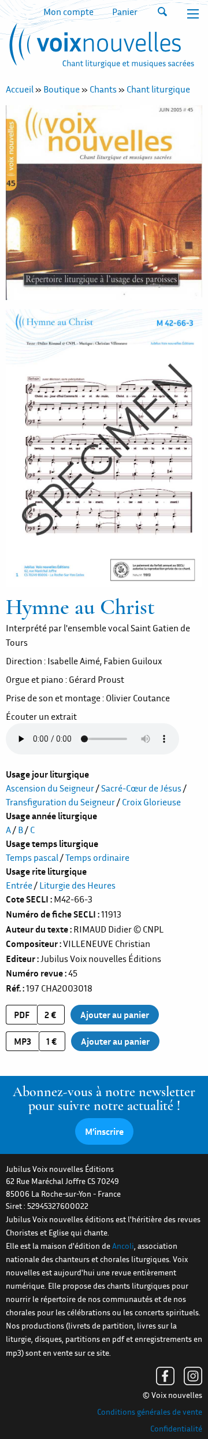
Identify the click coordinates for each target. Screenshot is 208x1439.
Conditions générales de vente (149, 1412)
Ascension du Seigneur (50, 788)
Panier (125, 11)
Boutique (61, 89)
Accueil (20, 89)
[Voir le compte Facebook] (165, 1376)
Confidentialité (176, 1428)
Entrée (19, 885)
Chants (103, 89)
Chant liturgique (158, 89)
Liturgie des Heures (77, 885)
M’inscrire (104, 1131)
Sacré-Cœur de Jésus (141, 788)
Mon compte (68, 11)
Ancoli (123, 1246)
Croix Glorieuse (151, 802)
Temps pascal (32, 857)
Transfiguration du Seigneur (60, 802)
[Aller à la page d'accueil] (100, 48)
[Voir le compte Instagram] (193, 1376)
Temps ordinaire (97, 857)
